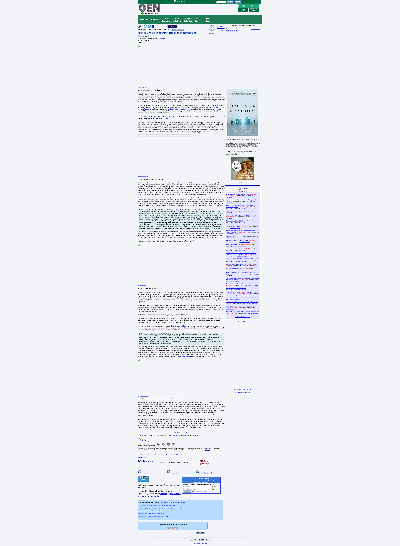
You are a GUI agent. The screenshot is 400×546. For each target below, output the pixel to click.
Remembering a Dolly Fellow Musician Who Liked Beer (240, 215)
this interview (142, 194)
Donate (163, 493)
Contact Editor (174, 473)
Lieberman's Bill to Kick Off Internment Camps (150, 511)
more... (207, 450)
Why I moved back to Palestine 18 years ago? (237, 194)
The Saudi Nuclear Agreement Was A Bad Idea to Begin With (242, 311)
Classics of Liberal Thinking (242, 389)
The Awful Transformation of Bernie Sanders (237, 264)
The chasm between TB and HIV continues (237, 284)
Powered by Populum (200, 544)
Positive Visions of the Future (233, 268)
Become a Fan (220, 28)
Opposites (228, 211)
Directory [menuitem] (155, 19)
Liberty (165, 454)
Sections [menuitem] (144, 19)
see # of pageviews (242, 208)
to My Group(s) (142, 457)
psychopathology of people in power (179, 109)
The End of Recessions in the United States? (237, 240)
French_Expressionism (157, 454)
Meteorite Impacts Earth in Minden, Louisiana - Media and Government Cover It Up (160, 508)
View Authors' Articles (206, 473)
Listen (172, 26)
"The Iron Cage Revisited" (178, 326)
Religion (178, 454)
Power (173, 454)
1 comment (162, 38)
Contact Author (146, 473)
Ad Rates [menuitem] (197, 19)
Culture (149, 454)
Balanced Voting (230, 236)
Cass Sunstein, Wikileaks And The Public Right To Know (153, 516)
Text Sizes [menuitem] (208, 19)
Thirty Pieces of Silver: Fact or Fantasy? (236, 288)
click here (245, 321)
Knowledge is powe (231, 249)
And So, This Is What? (231, 297)
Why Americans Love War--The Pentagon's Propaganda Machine (242, 200)
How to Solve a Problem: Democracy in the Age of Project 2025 (242, 302)
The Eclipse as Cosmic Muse (233, 244)
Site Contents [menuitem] (166, 19)
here (148, 118)
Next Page (176, 432)
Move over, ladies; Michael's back (234, 221)
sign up (175, 435)
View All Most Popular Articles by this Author (172, 502)
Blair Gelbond (246, 268)
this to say (176, 209)
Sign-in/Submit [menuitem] (177, 19)
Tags (183, 454)
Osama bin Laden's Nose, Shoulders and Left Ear (151, 513)
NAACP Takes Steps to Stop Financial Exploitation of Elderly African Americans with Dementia (241, 253)
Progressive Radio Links (242, 393)
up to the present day (182, 356)
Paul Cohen (239, 236)
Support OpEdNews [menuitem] (188, 19)
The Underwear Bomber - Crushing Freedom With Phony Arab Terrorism (157, 505)
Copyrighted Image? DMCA (143, 87)
